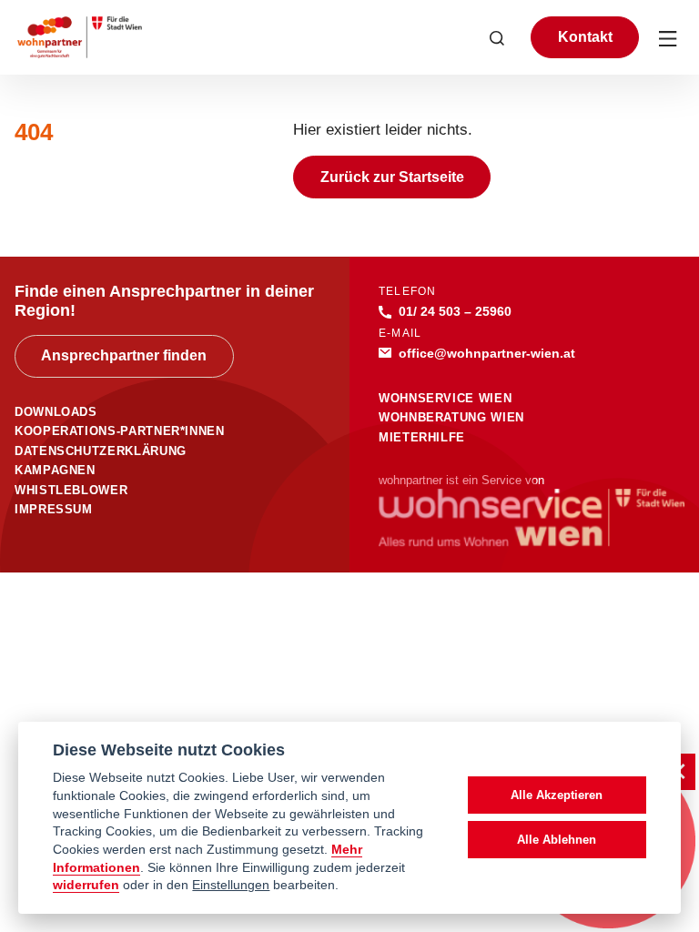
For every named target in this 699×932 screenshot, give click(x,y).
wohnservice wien (445, 398)
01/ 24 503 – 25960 (455, 311)
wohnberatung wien (451, 417)
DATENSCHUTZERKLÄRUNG (101, 451)
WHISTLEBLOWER (71, 490)
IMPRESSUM (54, 509)
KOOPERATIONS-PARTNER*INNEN (120, 431)
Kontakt (585, 37)
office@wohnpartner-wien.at (487, 353)
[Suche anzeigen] (498, 37)
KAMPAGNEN (55, 470)
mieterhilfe (422, 437)
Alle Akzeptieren (557, 795)
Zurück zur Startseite (392, 177)
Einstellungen (230, 885)
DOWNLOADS (56, 412)
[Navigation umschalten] (668, 37)
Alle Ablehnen (556, 839)
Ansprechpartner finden (124, 355)
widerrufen (86, 885)
